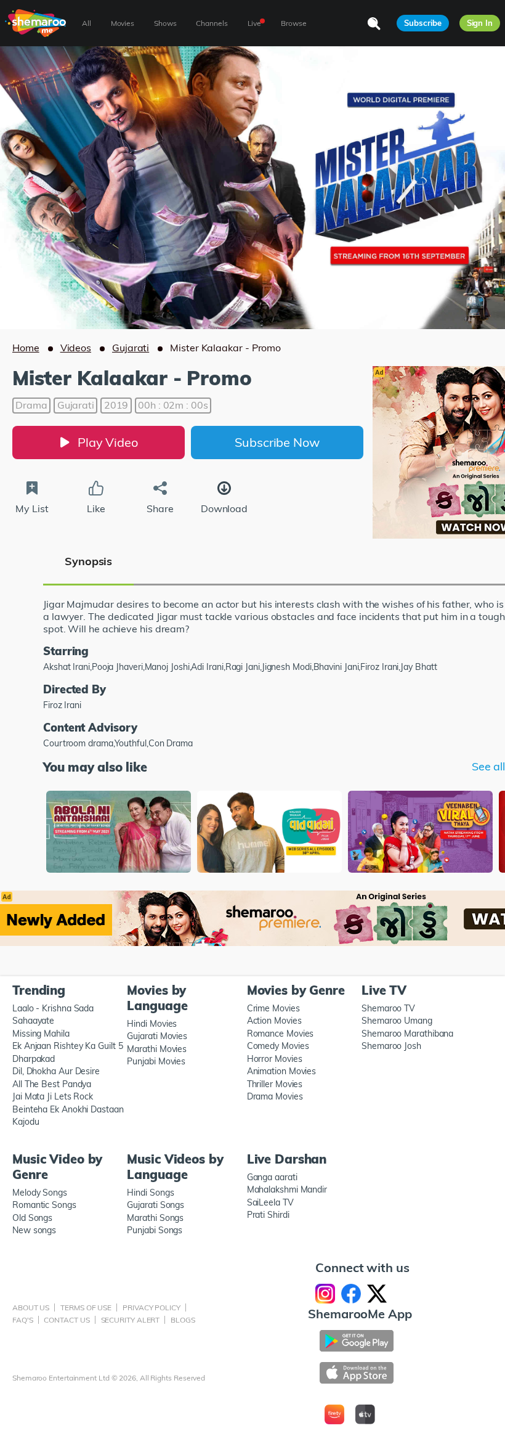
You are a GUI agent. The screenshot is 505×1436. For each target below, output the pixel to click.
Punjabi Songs (154, 1230)
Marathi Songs (155, 1217)
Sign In (480, 23)
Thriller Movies (275, 1084)
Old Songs (32, 1217)
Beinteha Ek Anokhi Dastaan (68, 1109)
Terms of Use (85, 1307)
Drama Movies (275, 1096)
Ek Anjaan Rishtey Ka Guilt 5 (67, 1045)
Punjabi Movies (156, 1061)
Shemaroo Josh (391, 1045)
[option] (118, 833)
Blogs (183, 1320)
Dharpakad (33, 1058)
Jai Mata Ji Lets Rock (52, 1096)
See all (488, 766)
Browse (293, 23)
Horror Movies (274, 1058)
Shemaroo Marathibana (407, 1033)
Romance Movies (280, 1033)
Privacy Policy (151, 1307)
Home (25, 347)
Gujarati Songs (155, 1204)
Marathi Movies (157, 1049)
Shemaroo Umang (397, 1020)
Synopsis (88, 561)
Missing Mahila (41, 1033)
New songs (34, 1230)
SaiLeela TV (270, 1202)
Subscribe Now (277, 442)
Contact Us (66, 1320)
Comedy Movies (278, 1045)
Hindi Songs (150, 1192)
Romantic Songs (44, 1204)
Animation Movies (282, 1071)
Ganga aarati (272, 1177)
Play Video (108, 442)
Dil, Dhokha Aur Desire (56, 1071)
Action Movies (274, 1020)
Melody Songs (39, 1192)
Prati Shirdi (268, 1214)
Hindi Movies (152, 1023)
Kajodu (25, 1121)
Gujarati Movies (157, 1036)
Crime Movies (273, 1008)
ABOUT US (30, 1307)
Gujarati (130, 347)
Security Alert (130, 1320)
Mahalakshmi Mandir (287, 1189)
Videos (75, 347)
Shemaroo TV (388, 1008)
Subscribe (422, 23)
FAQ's (22, 1320)
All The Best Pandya (51, 1084)
